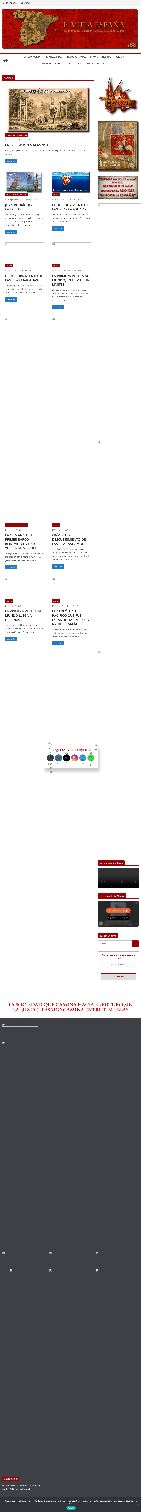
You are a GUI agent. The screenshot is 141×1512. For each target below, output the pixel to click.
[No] (137, 1504)
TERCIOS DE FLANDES (76, 56)
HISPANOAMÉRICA (53, 56)
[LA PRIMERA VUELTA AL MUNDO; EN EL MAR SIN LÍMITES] (71, 253)
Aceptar (71, 1508)
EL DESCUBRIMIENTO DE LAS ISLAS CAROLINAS (71, 207)
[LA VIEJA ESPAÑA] (5, 60)
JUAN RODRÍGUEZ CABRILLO (19, 207)
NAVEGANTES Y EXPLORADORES (57, 63)
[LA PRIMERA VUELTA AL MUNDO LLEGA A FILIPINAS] (24, 588)
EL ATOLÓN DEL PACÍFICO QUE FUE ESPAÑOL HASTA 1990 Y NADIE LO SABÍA (70, 617)
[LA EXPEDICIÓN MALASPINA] (48, 109)
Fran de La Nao (26, 140)
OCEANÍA (119, 56)
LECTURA (101, 63)
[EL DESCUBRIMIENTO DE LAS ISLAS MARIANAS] (24, 253)
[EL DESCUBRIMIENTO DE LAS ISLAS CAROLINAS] (71, 182)
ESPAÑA (94, 56)
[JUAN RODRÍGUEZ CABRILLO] (24, 182)
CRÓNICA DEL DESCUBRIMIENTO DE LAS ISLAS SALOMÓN (69, 539)
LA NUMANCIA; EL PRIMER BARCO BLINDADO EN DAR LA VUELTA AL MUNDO (22, 541)
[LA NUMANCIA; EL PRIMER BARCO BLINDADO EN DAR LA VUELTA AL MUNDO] (24, 420)
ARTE (78, 63)
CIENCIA (89, 63)
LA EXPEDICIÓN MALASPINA (26, 145)
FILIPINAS (106, 56)
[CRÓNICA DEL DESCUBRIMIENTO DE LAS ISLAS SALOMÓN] (71, 420)
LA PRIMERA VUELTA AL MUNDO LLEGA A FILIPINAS (23, 615)
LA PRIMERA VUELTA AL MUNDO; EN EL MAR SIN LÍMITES (71, 280)
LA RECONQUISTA (32, 56)
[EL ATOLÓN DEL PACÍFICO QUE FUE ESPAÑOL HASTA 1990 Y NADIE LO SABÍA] (71, 588)
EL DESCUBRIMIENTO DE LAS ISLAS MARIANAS (24, 277)
